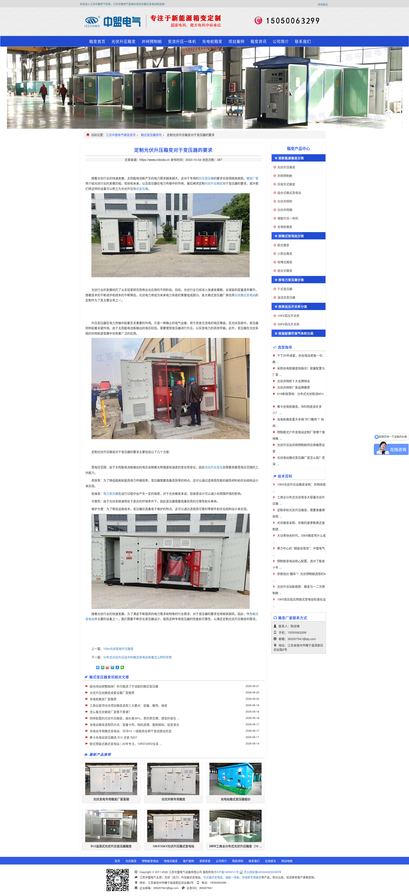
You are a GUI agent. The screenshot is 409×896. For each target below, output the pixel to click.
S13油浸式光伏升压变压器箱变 (111, 846)
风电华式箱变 (286, 184)
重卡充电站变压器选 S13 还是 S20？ (114, 737)
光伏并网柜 (284, 201)
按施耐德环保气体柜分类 (296, 333)
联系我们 (303, 41)
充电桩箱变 (212, 41)
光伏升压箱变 (123, 41)
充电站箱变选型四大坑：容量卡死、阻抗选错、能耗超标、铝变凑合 (134, 724)
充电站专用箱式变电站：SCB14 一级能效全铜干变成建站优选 (130, 731)
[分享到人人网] (117, 667)
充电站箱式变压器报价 (236, 799)
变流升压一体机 (182, 41)
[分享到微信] (122, 667)
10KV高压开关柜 (288, 315)
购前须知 (237, 861)
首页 (117, 861)
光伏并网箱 (284, 209)
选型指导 (285, 347)
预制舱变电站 (150, 861)
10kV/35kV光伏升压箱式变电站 (173, 846)
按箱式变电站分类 (291, 236)
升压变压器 (206, 178)
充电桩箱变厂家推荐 (103, 699)
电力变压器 (110, 493)
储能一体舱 (232, 877)
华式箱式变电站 (213, 877)
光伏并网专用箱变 (173, 799)
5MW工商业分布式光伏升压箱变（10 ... (235, 846)
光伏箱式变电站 (245, 295)
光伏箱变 (131, 861)
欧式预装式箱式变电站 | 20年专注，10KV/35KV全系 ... (126, 744)
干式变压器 (284, 289)
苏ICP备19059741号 (226, 872)
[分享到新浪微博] (107, 667)
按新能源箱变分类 (291, 158)
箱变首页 (97, 41)
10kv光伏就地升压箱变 (118, 648)
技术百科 (285, 476)
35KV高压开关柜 (288, 324)
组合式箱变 (284, 270)
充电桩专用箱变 (251, 877)
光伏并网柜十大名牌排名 (293, 381)
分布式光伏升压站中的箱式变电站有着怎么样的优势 (137, 657)
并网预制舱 (152, 41)
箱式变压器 (140, 188)
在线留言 (270, 861)
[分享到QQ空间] (103, 667)
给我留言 (323, 4)
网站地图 (286, 861)
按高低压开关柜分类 (292, 306)
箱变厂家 (252, 178)
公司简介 (281, 41)
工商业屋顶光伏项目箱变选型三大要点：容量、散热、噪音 (128, 705)
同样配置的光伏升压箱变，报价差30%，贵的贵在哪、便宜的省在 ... (135, 718)
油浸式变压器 (286, 297)
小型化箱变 (284, 253)
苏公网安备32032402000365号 (262, 872)
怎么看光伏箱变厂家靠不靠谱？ (110, 712)
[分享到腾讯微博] (112, 667)
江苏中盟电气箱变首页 (121, 135)
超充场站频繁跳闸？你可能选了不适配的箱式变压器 (124, 686)
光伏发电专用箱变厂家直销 (111, 799)
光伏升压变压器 (215, 467)
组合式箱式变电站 (289, 192)
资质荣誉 (204, 861)
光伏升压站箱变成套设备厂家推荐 (112, 692)
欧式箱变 (283, 245)
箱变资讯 (259, 41)
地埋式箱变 (284, 262)
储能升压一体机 (287, 218)
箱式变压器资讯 (151, 135)
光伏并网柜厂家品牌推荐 (293, 387)
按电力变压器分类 (291, 279)
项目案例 (236, 41)
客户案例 (188, 861)
